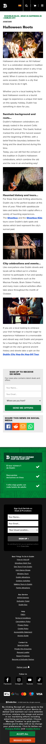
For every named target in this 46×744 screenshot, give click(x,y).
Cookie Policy (23, 629)
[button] (42, 5)
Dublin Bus (23, 605)
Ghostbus (12, 218)
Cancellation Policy (23, 621)
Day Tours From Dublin (23, 567)
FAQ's (23, 614)
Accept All (22, 734)
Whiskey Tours (23, 574)
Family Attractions (23, 588)
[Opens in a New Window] (15, 430)
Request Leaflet (23, 652)
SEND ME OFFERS (23, 408)
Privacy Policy (23, 625)
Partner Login (22, 667)
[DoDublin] (5, 6)
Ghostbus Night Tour (23, 563)
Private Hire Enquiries (23, 649)
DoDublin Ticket (23, 601)
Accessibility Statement (23, 632)
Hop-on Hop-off (23, 560)
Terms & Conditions (23, 618)
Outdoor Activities (23, 581)
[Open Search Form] (27, 5)
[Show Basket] (34, 5)
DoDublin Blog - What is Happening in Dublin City (23, 17)
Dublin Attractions (23, 577)
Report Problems (23, 656)
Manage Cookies (22, 740)
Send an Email (23, 645)
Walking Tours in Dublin (23, 584)
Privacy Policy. (25, 546)
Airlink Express (23, 598)
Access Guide (23, 636)
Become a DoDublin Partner (23, 659)
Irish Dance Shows (23, 570)
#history (7, 22)
